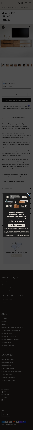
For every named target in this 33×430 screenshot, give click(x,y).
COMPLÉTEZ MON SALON (16, 225)
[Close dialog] (28, 194)
